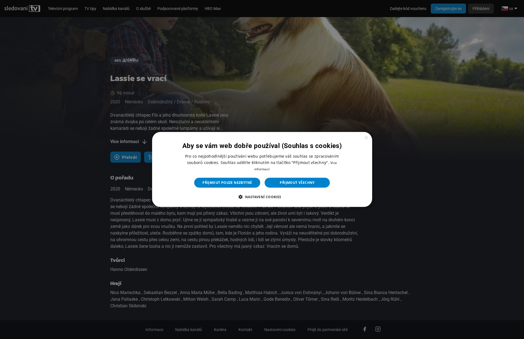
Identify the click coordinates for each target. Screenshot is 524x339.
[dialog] (262, 169)
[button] (262, 196)
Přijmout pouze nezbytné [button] (227, 182)
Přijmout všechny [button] (297, 182)
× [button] (366, 138)
